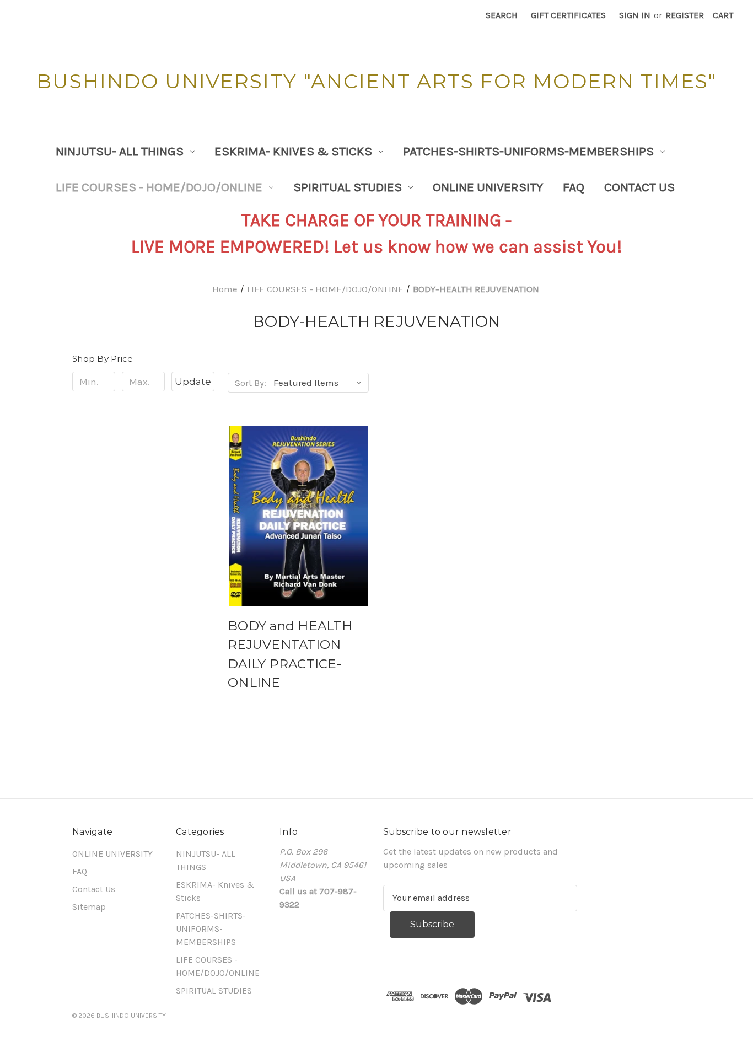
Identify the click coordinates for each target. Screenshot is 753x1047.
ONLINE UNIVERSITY (488, 187)
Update (193, 381)
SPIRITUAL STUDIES (347, 187)
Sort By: (250, 382)
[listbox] (320, 382)
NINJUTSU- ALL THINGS (120, 151)
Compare (295, 527)
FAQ (573, 187)
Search (502, 15)
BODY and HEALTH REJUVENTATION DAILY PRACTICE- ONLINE (290, 654)
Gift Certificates (568, 15)
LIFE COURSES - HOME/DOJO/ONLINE (159, 187)
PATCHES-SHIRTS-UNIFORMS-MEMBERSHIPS (528, 151)
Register (684, 15)
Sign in (634, 15)
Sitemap (89, 906)
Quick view (296, 505)
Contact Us (639, 187)
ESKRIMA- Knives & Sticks (293, 151)
